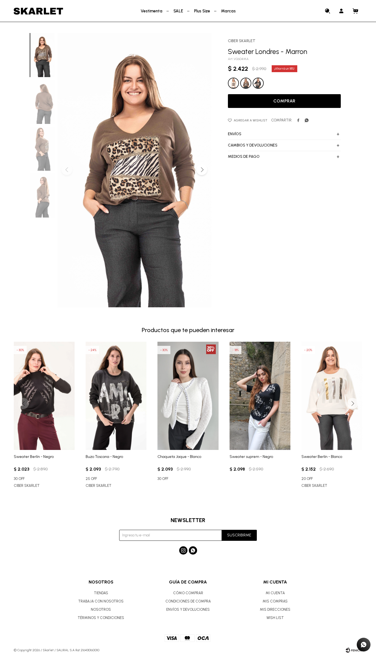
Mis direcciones (275, 609)
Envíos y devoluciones (188, 609)
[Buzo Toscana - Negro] (116, 396)
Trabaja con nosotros (101, 601)
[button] (328, 11)
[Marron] (245, 83)
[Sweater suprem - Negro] (260, 396)
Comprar (284, 101)
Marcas (228, 11)
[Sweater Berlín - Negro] (44, 396)
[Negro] (258, 83)
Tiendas (101, 593)
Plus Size (202, 11)
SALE (178, 11)
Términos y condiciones (101, 618)
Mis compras (275, 601)
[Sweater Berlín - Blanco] (331, 396)
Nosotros (101, 609)
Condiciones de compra (188, 601)
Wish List (275, 618)
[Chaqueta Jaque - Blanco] (187, 396)
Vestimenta (151, 11)
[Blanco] (233, 83)
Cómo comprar (188, 593)
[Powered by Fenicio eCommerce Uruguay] (354, 650)
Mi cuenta (275, 593)
